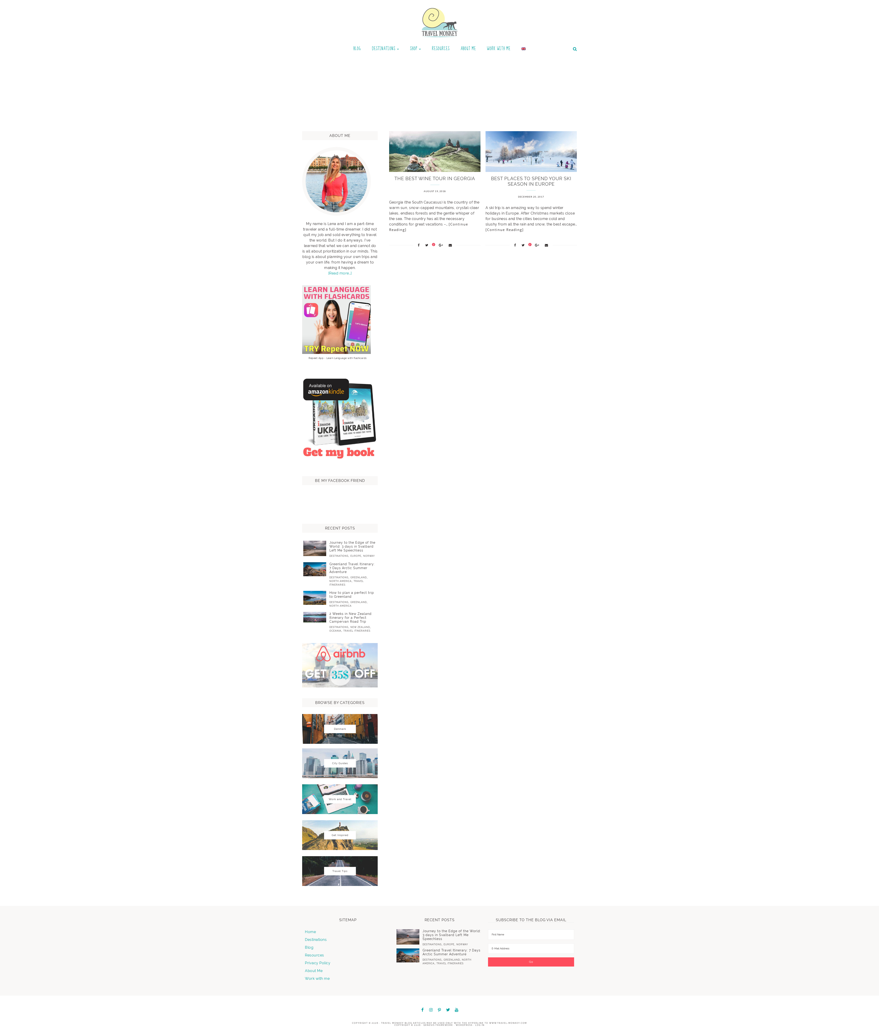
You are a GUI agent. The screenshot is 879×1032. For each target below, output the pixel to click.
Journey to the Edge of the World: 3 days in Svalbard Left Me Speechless (352, 546)
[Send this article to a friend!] (450, 245)
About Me (314, 971)
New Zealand (360, 627)
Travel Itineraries (356, 631)
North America (340, 581)
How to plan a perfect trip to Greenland (351, 594)
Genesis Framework (438, 1025)
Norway (369, 556)
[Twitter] (448, 1010)
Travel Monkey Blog (396, 1023)
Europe (355, 556)
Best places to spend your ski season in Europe (531, 181)
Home (310, 932)
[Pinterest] (439, 1010)
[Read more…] (340, 273)
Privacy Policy (317, 963)
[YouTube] (456, 1010)
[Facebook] (422, 1010)
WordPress (464, 1025)
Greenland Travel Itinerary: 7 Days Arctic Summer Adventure (352, 568)
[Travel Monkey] (439, 22)
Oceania (335, 631)
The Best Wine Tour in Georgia (434, 178)
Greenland (358, 577)
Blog (309, 947)
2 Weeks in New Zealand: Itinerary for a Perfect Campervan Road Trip (350, 617)
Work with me (317, 978)
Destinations (338, 556)
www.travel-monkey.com (508, 1023)
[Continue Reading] (505, 229)
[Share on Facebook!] (418, 245)
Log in (480, 1025)
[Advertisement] (439, 90)
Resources (314, 955)
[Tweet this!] (427, 245)
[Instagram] (431, 1010)
